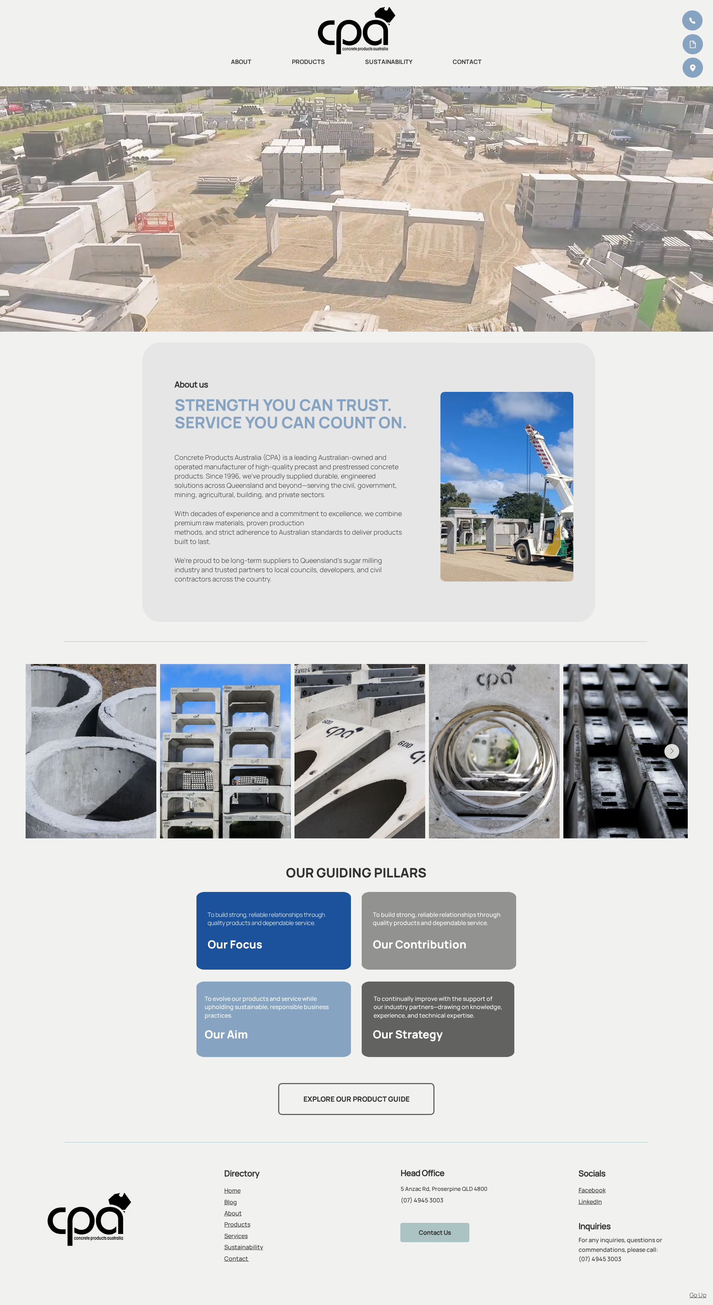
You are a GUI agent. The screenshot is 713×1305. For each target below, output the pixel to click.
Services (236, 1236)
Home (232, 1190)
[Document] (693, 44)
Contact (236, 1258)
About (233, 1213)
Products (237, 1224)
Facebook (592, 1190)
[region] (644, 44)
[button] (693, 68)
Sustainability (243, 1247)
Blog (230, 1202)
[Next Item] (671, 751)
